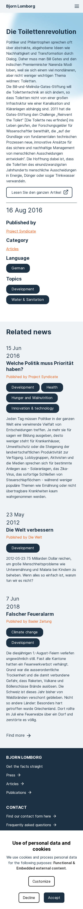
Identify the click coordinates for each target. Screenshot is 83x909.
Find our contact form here (28, 816)
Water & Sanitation (28, 299)
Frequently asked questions (28, 825)
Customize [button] (41, 881)
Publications (16, 792)
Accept (54, 897)
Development (23, 289)
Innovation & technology (33, 408)
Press (10, 775)
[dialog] (41, 869)
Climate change (25, 632)
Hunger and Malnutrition (32, 397)
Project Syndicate (21, 231)
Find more (15, 735)
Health (52, 387)
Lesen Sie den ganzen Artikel (36, 192)
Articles (12, 249)
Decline (29, 897)
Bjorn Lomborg (20, 6)
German (18, 268)
